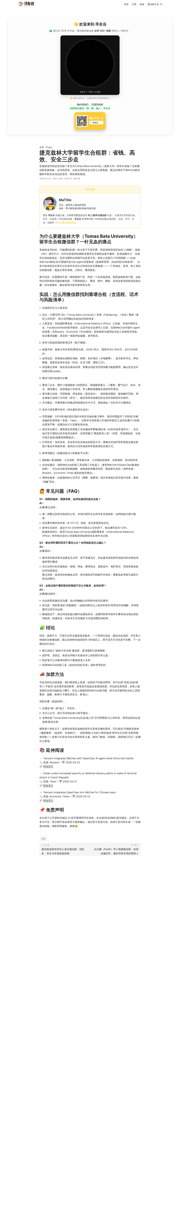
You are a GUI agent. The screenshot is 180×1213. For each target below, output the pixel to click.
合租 (43, 838)
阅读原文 (48, 766)
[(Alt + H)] (26, 4)
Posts (49, 147)
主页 (41, 147)
